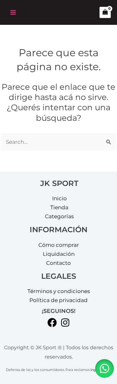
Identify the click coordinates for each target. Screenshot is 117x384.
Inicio (59, 198)
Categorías (59, 216)
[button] (104, 368)
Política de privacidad (58, 300)
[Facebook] (52, 322)
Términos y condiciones (58, 291)
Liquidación (59, 254)
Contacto (58, 263)
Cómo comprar (58, 245)
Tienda (59, 207)
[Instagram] (65, 322)
